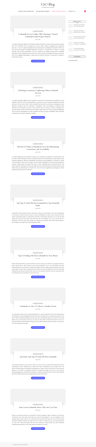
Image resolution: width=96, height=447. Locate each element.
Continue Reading (38, 61)
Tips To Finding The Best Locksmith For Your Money (38, 256)
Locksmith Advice (38, 31)
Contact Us (71, 11)
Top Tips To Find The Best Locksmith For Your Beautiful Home (80, 43)
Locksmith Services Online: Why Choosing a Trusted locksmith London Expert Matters (79, 25)
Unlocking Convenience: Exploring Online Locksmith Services (79, 31)
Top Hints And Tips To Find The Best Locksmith (38, 357)
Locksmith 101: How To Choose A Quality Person (38, 306)
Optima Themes (24, 444)
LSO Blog (48, 4)
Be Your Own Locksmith (43, 11)
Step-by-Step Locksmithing (26, 11)
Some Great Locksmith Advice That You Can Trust (38, 407)
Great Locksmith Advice (59, 11)
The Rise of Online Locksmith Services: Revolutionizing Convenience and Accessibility (80, 37)
